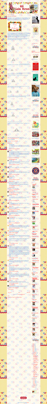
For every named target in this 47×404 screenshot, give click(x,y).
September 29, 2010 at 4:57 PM (14, 185)
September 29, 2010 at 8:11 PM (14, 200)
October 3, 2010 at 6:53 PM (13, 278)
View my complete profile (35, 52)
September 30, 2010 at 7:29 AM (14, 228)
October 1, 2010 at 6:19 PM (13, 257)
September (35, 355)
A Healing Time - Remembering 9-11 (35, 369)
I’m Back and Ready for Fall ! (35, 362)
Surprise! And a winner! (35, 360)
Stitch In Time (34, 299)
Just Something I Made (35, 231)
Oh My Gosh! (35, 367)
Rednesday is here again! (35, 356)
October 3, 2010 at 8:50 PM (13, 283)
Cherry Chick (11, 181)
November (34, 353)
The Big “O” (35, 373)
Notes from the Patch (35, 260)
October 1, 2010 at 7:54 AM (13, 243)
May (34, 381)
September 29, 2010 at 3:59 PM (14, 179)
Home (19, 292)
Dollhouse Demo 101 (35, 372)
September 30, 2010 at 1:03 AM (14, 215)
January (34, 385)
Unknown (10, 206)
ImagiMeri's (34, 221)
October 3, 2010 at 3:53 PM (13, 271)
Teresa (10, 280)
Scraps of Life (34, 294)
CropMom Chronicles (34, 196)
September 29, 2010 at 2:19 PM (14, 174)
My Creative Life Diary (35, 253)
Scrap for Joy (34, 284)
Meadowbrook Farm (35, 236)
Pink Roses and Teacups (12, 194)
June (34, 380)
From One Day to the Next (35, 358)
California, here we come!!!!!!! (35, 364)
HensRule (33, 216)
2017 (34, 343)
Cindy (10, 150)
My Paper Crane (34, 258)
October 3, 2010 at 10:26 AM (14, 265)
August (34, 378)
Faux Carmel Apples (35, 366)
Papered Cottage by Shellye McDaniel (35, 267)
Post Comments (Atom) (21, 294)
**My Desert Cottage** (34, 184)
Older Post (28, 292)
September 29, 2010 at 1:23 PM (14, 164)
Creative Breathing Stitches (35, 194)
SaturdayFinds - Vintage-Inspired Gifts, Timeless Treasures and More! (35, 278)
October (34, 354)
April (34, 382)
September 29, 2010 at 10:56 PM (14, 209)
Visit (35, 43)
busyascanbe (11, 229)
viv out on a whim (35, 327)
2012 (34, 349)
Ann (9, 166)
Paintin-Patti (34, 262)
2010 (34, 351)
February (34, 384)
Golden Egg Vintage (35, 211)
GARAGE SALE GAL (35, 206)
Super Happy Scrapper (34, 301)
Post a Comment (11, 289)
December (34, 352)
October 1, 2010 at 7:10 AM (13, 232)
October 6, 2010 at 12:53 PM (13, 287)
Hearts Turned (11, 234)
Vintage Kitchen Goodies (35, 392)
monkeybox (34, 243)
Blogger (28, 402)
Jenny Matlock (34, 226)
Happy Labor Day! (35, 374)
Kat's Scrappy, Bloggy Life (34, 234)
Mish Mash (34, 238)
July (34, 379)
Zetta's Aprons (34, 332)
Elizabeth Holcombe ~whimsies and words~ (35, 204)
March (34, 383)
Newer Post (9, 292)
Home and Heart (11, 170)
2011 (33, 350)
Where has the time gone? (35, 376)
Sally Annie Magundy (12, 159)
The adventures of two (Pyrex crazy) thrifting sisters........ (35, 308)
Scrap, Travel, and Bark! (35, 289)
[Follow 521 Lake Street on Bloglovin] (36, 105)
